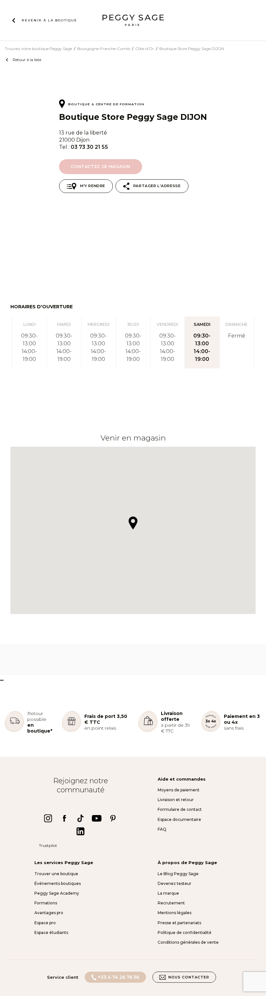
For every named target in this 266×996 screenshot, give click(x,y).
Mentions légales (174, 912)
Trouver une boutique (56, 873)
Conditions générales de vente (188, 942)
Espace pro (45, 922)
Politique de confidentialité (185, 932)
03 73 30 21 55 (89, 147)
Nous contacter (188, 977)
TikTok (80, 818)
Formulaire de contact (180, 809)
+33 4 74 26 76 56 (118, 977)
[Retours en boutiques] (14, 730)
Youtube (97, 818)
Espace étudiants (51, 932)
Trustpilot (48, 845)
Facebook (64, 818)
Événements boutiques (57, 883)
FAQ (162, 829)
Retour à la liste (27, 59)
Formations (45, 902)
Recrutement (171, 902)
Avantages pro (48, 912)
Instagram (48, 818)
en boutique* (39, 728)
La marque (168, 893)
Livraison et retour (176, 799)
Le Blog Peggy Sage (178, 873)
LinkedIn (80, 831)
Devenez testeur (174, 883)
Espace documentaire (179, 819)
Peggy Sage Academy (56, 893)
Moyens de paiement (179, 789)
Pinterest (113, 818)
